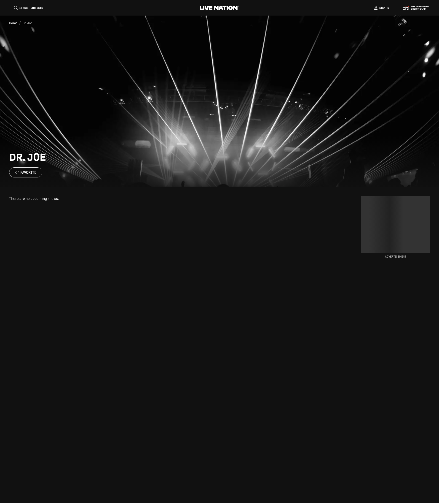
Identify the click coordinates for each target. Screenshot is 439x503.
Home (13, 23)
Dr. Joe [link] (27, 23)
